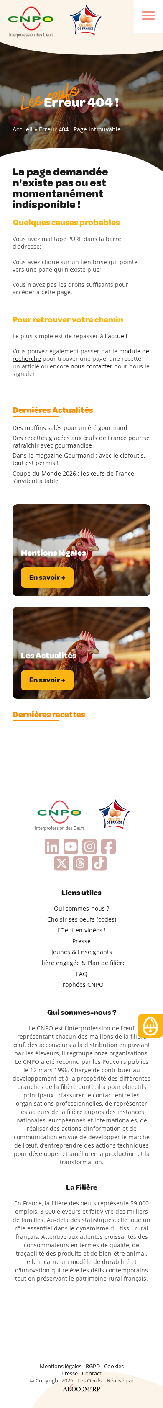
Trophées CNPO (81, 984)
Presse (81, 941)
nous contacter (91, 366)
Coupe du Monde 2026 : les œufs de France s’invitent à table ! (73, 477)
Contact (92, 1373)
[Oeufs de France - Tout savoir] (84, 21)
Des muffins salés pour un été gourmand (70, 428)
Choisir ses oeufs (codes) (81, 919)
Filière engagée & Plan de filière (81, 963)
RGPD (93, 1366)
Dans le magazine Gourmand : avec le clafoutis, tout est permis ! (79, 459)
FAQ (81, 974)
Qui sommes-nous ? (81, 908)
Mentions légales (61, 1366)
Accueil (23, 129)
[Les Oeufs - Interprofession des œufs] (31, 21)
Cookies (114, 1366)
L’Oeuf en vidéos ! (81, 930)
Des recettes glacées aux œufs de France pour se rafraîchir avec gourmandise (81, 441)
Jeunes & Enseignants (81, 952)
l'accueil (116, 336)
